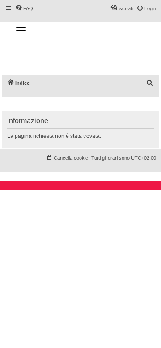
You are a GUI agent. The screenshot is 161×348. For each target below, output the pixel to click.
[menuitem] (150, 83)
